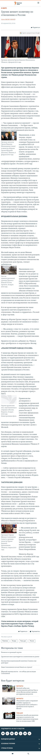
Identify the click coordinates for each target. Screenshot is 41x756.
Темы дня (19, 713)
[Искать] (28, 753)
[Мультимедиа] (13, 753)
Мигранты (19, 686)
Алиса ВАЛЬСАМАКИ (8, 19)
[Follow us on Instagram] (7, 733)
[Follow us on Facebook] (12, 733)
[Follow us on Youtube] (3, 733)
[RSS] (29, 733)
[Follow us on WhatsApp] (20, 733)
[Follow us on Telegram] (16, 733)
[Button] (35, 27)
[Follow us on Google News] (25, 733)
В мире (4, 8)
